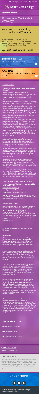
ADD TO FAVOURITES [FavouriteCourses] (10, 350)
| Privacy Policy (14, 391)
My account (33, 2)
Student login (13, 2)
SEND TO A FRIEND (9, 348)
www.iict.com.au (7, 220)
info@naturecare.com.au (10, 188)
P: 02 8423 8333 (21, 390)
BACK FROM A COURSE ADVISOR (13, 60)
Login (28, 390)
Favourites (23, 2)
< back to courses (8, 85)
